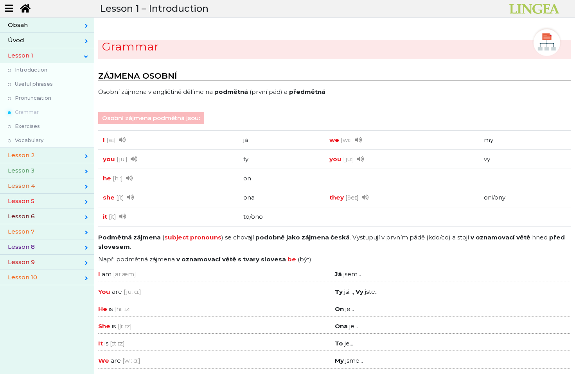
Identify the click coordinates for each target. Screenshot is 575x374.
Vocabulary (29, 140)
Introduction (31, 70)
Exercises (27, 126)
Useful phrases (34, 84)
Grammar (27, 112)
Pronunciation (33, 98)
